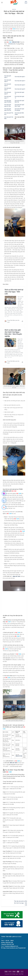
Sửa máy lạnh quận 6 (20, 85)
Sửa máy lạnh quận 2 (20, 76)
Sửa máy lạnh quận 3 (7, 80)
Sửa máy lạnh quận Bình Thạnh (19, 105)
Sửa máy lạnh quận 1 (7, 76)
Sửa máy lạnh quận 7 (7, 88)
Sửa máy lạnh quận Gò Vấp (7, 105)
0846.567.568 (15, 42)
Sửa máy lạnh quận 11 (7, 97)
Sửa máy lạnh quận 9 (7, 93)
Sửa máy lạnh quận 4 (20, 80)
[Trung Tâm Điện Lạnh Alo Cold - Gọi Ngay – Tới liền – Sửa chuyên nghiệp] (14, 2)
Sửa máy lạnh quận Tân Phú (7, 109)
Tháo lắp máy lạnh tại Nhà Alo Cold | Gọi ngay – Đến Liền (20, 903)
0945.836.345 (11, 44)
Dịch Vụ (14, 9)
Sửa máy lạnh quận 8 (20, 89)
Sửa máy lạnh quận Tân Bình (7, 101)
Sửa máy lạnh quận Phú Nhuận (19, 109)
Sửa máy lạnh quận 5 (7, 84)
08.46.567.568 (9, 942)
